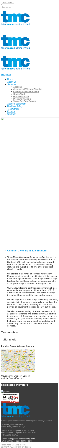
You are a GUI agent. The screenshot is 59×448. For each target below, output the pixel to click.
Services (11, 84)
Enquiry (11, 111)
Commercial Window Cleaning (27, 89)
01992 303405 (8, 3)
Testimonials (13, 109)
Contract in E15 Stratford (27, 250)
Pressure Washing (22, 99)
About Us (11, 81)
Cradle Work (19, 94)
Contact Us (6, 7)
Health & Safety (15, 106)
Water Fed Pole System (24, 101)
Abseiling (17, 87)
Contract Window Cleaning (26, 91)
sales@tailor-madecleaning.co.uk (21, 439)
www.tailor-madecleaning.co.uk (19, 441)
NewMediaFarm (14, 447)
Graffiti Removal (21, 96)
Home (10, 79)
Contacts (11, 114)
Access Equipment (16, 103)
